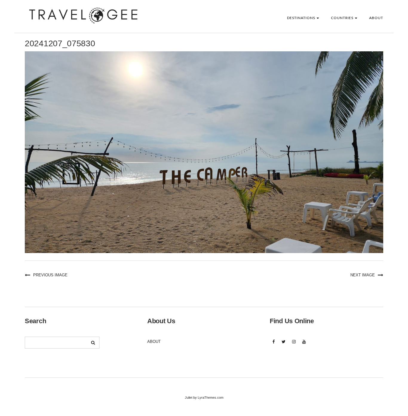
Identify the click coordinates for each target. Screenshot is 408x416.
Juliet (188, 397)
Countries (342, 18)
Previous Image (50, 275)
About (376, 18)
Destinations (301, 18)
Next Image (362, 275)
